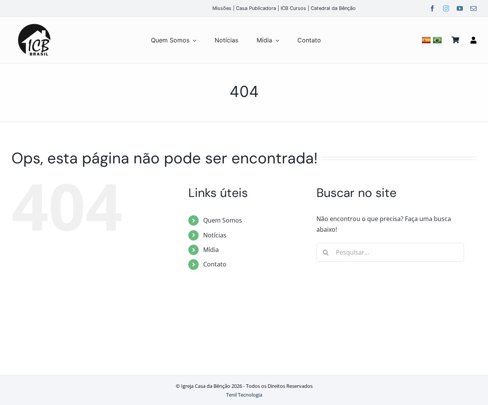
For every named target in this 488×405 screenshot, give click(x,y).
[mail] (473, 8)
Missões (221, 8)
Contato (214, 264)
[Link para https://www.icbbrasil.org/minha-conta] (473, 40)
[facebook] (432, 8)
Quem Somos (222, 220)
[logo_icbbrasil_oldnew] (34, 24)
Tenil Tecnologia (244, 394)
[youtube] (460, 8)
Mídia (211, 249)
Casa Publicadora (256, 8)
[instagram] (446, 8)
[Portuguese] (438, 40)
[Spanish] (427, 40)
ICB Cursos (293, 8)
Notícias (214, 235)
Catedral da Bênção (333, 8)
